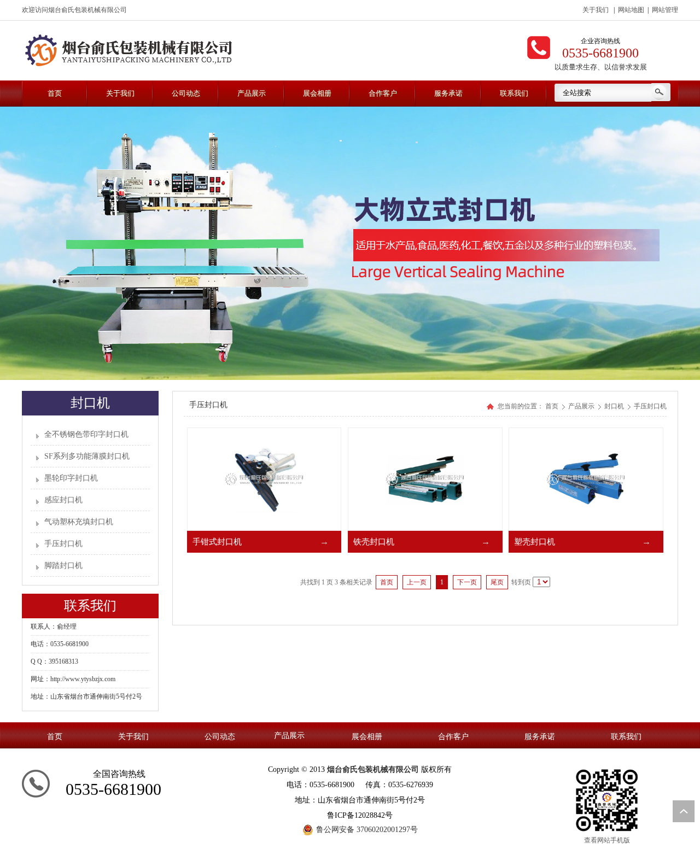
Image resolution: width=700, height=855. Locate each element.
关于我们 (595, 10)
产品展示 (582, 406)
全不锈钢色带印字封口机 (86, 434)
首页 (551, 406)
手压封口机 (63, 544)
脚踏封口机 (63, 565)
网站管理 (665, 10)
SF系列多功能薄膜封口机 (87, 456)
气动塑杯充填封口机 (78, 522)
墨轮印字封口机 (71, 478)
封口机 (615, 406)
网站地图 (631, 10)
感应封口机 (63, 500)
